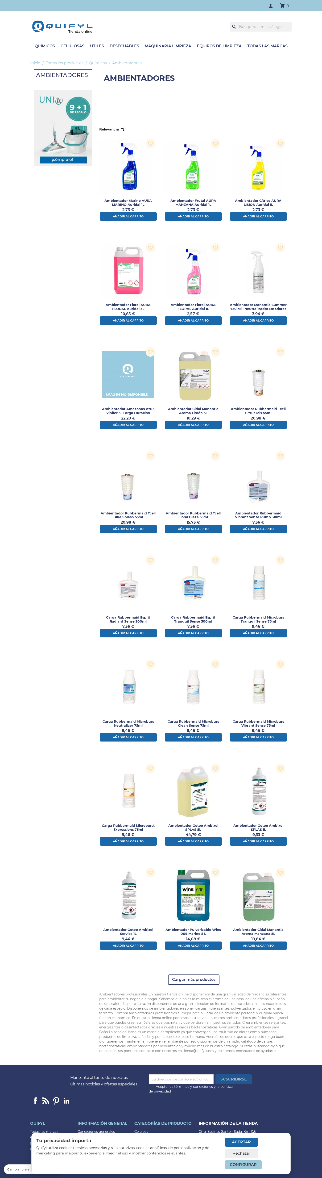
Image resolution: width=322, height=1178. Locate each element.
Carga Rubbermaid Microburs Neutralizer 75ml (128, 723)
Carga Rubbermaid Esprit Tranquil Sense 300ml (193, 619)
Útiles (97, 46)
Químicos (45, 46)
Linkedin (45, 1100)
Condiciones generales (96, 1131)
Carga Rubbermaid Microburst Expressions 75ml (128, 827)
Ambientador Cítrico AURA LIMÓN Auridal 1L (258, 203)
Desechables (124, 46)
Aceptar (241, 1142)
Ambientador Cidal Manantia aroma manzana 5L (258, 932)
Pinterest (56, 1100)
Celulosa (141, 1131)
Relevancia (109, 129)
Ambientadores (62, 75)
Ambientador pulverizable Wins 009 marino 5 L (193, 932)
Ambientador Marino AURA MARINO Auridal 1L (128, 203)
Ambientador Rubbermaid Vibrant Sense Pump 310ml (258, 515)
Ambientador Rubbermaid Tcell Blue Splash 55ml (128, 515)
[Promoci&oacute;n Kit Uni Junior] (63, 128)
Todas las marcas (267, 46)
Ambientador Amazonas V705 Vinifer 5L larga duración (128, 411)
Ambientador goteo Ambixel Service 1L (128, 932)
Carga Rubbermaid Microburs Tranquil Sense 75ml (258, 619)
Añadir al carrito (128, 216)
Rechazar (241, 1153)
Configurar (243, 1164)
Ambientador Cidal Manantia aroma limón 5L (193, 411)
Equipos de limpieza (219, 46)
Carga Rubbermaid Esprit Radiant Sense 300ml (128, 619)
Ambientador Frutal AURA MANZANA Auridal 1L (193, 203)
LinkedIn (66, 1100)
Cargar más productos (193, 979)
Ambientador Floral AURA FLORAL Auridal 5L (128, 307)
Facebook (35, 1100)
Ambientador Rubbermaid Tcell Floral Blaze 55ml (193, 515)
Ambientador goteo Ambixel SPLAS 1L (258, 827)
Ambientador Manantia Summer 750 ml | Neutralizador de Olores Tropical (258, 309)
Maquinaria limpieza (168, 46)
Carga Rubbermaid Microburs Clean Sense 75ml (193, 723)
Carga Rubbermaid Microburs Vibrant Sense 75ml (258, 723)
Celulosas (72, 46)
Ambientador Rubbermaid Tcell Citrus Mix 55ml (258, 411)
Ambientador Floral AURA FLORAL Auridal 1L (193, 307)
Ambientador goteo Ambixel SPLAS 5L (193, 827)
